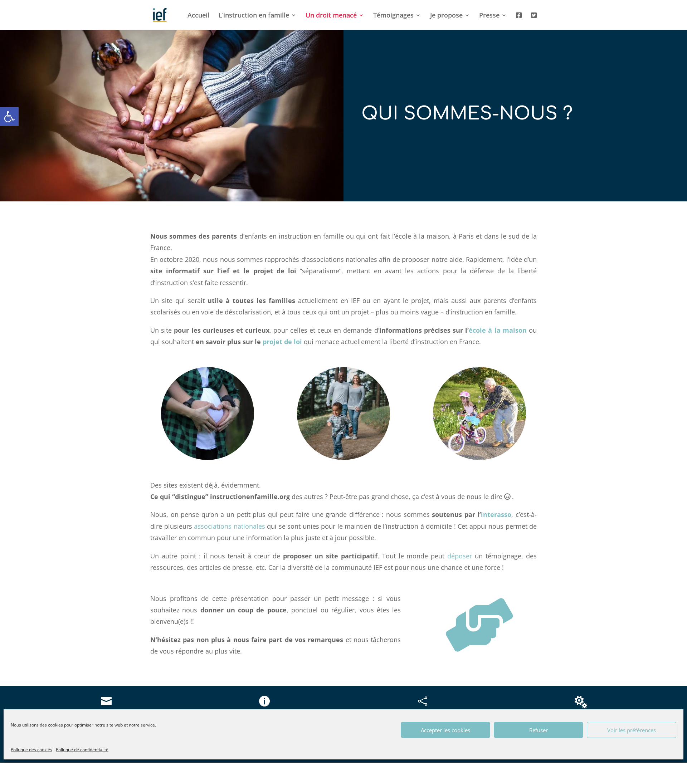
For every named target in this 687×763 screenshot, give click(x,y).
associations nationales (229, 526)
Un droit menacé (331, 16)
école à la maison (498, 330)
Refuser (538, 730)
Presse (489, 16)
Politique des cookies (31, 750)
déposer (459, 556)
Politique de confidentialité (82, 750)
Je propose (446, 16)
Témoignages (393, 16)
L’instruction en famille (254, 16)
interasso (496, 514)
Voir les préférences (631, 730)
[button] (9, 116)
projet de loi (282, 341)
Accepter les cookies (445, 730)
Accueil (198, 16)
